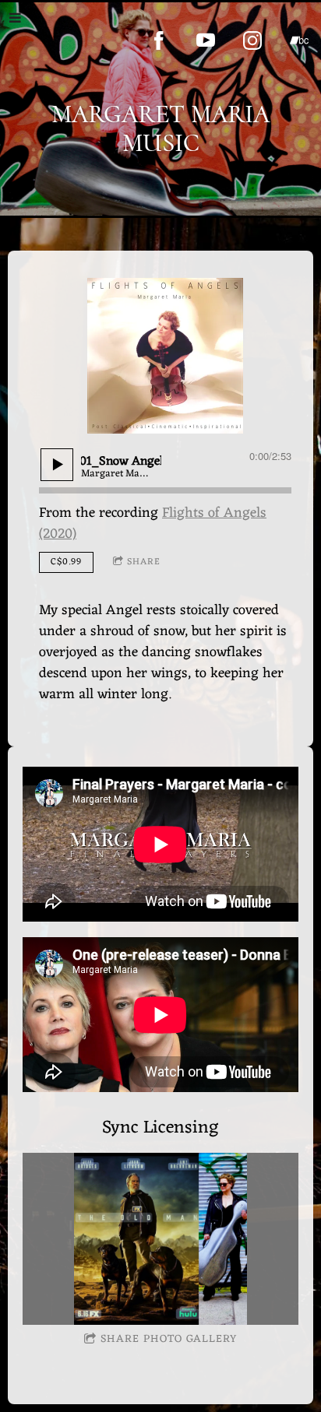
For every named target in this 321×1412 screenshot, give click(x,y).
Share (143, 562)
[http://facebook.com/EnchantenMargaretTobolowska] (159, 40)
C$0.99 (66, 562)
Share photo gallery (169, 1339)
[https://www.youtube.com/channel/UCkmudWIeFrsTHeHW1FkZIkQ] (205, 40)
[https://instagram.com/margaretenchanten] (252, 40)
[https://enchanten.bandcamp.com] (299, 40)
